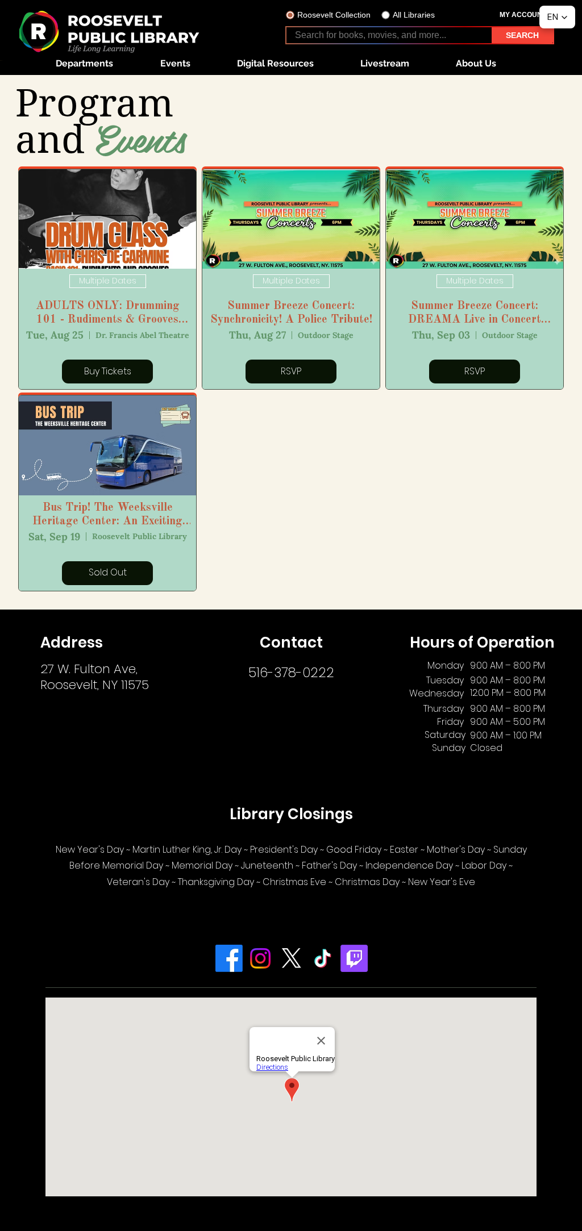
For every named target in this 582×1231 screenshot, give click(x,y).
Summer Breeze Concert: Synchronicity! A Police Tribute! (291, 313)
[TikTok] (322, 958)
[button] (84, 63)
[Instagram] (260, 958)
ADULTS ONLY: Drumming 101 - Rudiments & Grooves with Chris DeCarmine (108, 314)
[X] (291, 958)
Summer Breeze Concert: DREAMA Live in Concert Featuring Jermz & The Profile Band (475, 314)
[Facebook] (229, 958)
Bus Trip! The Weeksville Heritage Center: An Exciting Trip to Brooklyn (107, 515)
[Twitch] (354, 958)
